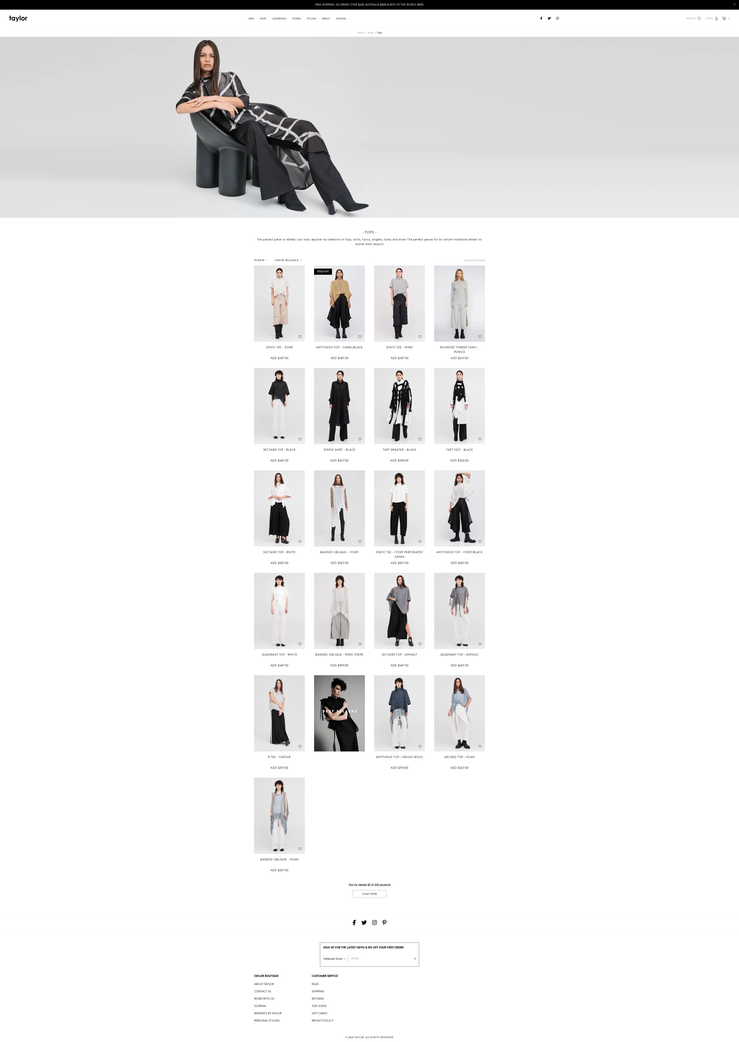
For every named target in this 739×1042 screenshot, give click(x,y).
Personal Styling (267, 1020)
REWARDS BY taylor (268, 1013)
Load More (369, 894)
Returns (318, 999)
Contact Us (262, 991)
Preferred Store (333, 959)
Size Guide (319, 1006)
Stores (296, 19)
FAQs (315, 984)
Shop (263, 19)
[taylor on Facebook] (541, 18)
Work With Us (264, 999)
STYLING (311, 19)
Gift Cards (319, 1013)
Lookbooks (279, 19)
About (326, 19)
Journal (341, 19)
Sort (280, 260)
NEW (251, 19)
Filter (259, 260)
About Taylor (264, 984)
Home (360, 33)
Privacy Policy (322, 1020)
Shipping (318, 991)
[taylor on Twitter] (549, 18)
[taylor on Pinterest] (384, 923)
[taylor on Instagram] (557, 18)
